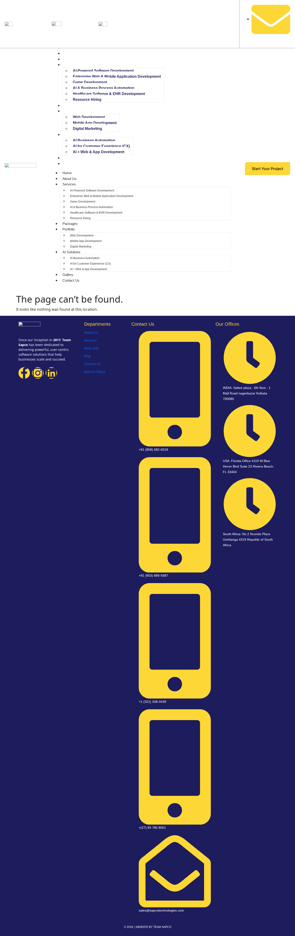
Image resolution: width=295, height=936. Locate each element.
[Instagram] (38, 373)
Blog (87, 356)
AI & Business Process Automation (103, 88)
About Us (71, 59)
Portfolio (70, 111)
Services (70, 65)
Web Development (89, 117)
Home (68, 53)
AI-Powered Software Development (103, 71)
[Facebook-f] (24, 373)
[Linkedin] (51, 373)
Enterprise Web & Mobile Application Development (117, 76)
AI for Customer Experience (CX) (101, 146)
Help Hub (91, 348)
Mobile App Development (95, 123)
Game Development (90, 82)
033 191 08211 (27, 23)
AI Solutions (73, 135)
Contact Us (72, 164)
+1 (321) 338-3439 (79, 23)
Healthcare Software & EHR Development (109, 94)
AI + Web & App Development (98, 152)
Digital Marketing (87, 129)
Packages (71, 105)
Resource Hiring (87, 99)
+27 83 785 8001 (123, 23)
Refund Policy (94, 372)
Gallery (69, 158)
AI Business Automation (94, 140)
